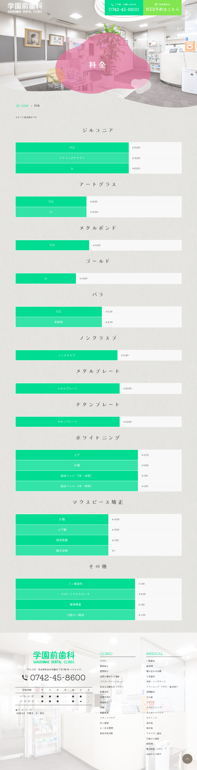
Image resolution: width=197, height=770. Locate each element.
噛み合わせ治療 (153, 671)
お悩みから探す (153, 754)
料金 (102, 708)
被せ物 (149, 728)
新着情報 (104, 713)
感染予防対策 (106, 734)
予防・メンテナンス (156, 682)
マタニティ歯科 (153, 734)
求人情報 (104, 723)
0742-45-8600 (58, 677)
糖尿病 (149, 744)
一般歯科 (150, 661)
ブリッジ (150, 703)
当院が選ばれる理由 (109, 677)
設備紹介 (104, 703)
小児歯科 (150, 677)
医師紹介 (104, 666)
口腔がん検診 (152, 739)
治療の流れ (105, 697)
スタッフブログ (107, 718)
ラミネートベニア (155, 713)
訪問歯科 (150, 692)
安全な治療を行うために (112, 687)
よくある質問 (106, 728)
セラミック (151, 718)
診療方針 (104, 692)
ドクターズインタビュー (112, 682)
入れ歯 (149, 697)
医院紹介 (104, 671)
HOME (103, 661)
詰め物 (149, 723)
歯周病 (149, 666)
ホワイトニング (153, 708)
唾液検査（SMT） (155, 749)
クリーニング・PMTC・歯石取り (162, 687)
